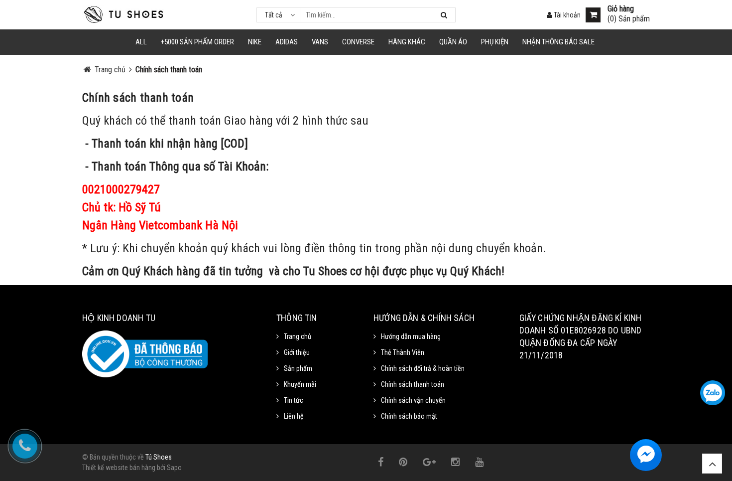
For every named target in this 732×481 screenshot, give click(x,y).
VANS (320, 41)
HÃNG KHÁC (406, 41)
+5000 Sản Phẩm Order (197, 41)
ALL (141, 41)
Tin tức (293, 400)
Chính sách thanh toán (138, 98)
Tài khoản (566, 15)
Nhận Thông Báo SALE (558, 41)
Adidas (286, 41)
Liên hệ (294, 416)
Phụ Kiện (494, 41)
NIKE (254, 41)
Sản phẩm (298, 368)
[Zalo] (712, 392)
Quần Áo (453, 41)
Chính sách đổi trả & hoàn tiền (423, 368)
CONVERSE (358, 41)
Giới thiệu (297, 352)
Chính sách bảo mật (409, 416)
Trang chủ (297, 336)
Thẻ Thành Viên (402, 352)
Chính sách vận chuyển (413, 400)
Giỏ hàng (621, 9)
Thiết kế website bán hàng (118, 468)
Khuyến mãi (300, 384)
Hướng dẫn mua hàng (411, 336)
